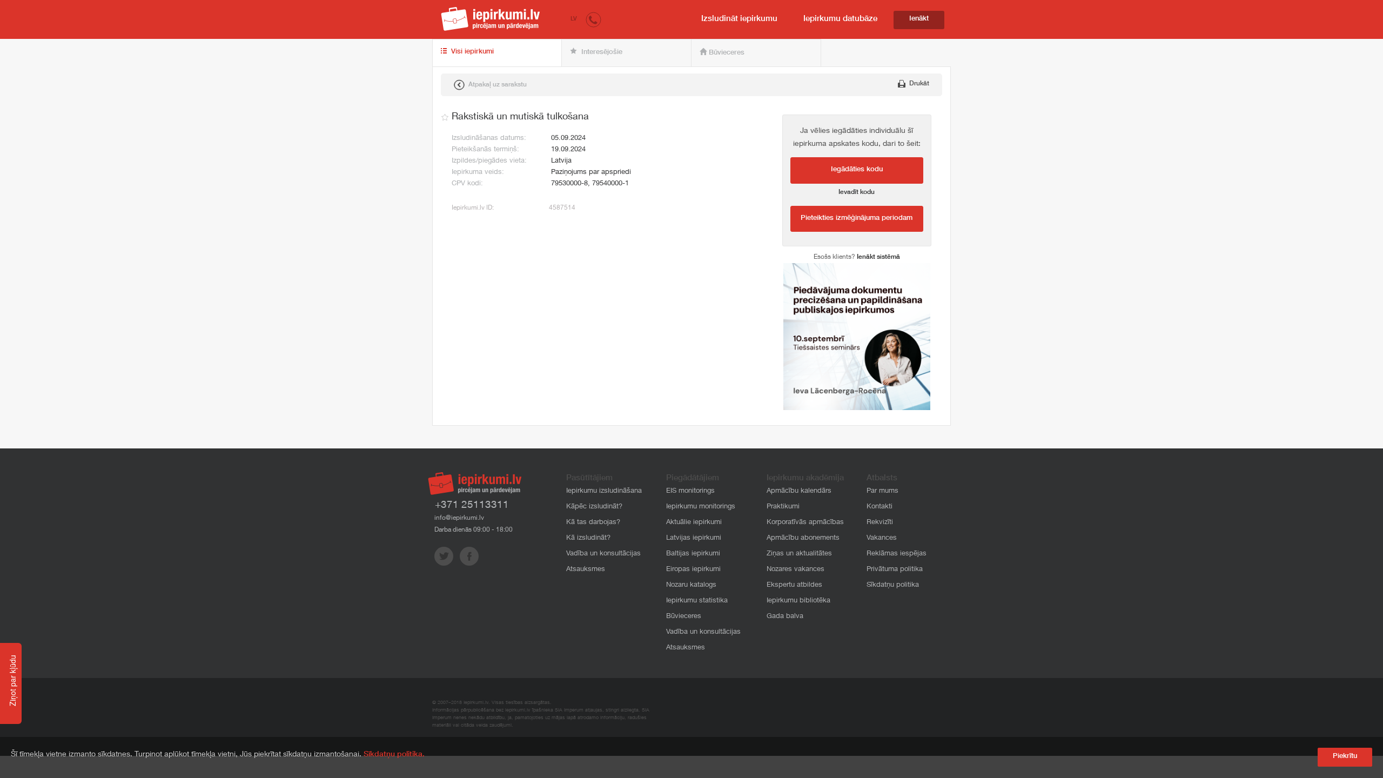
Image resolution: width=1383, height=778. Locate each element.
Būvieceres (725, 53)
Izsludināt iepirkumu (739, 19)
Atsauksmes (585, 569)
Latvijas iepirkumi (693, 538)
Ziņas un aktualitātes (799, 554)
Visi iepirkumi (471, 52)
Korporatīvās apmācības (805, 522)
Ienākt (919, 19)
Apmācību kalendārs (799, 491)
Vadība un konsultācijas (603, 554)
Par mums (882, 491)
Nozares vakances (795, 569)
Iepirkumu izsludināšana (604, 491)
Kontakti (879, 507)
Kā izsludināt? (588, 538)
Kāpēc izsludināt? (594, 507)
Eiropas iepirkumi (693, 569)
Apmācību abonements (803, 538)
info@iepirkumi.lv (459, 518)
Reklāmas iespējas (897, 554)
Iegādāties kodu (857, 169)
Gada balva (785, 616)
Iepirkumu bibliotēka (798, 601)
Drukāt (918, 84)
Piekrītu (1345, 756)
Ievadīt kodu (856, 192)
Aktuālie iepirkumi (694, 522)
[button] (593, 19)
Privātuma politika (895, 569)
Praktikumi (783, 507)
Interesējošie (600, 52)
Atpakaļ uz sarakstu (497, 85)
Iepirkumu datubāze (840, 19)
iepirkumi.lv (490, 19)
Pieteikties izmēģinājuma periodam (856, 218)
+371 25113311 (472, 505)
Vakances (882, 538)
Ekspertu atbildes (794, 585)
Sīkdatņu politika (893, 585)
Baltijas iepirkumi (693, 554)
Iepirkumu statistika (697, 601)
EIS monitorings (690, 491)
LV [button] (573, 19)
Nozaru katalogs (691, 585)
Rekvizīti (880, 522)
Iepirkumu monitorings (700, 507)
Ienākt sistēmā (878, 257)
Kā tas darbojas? (593, 522)
